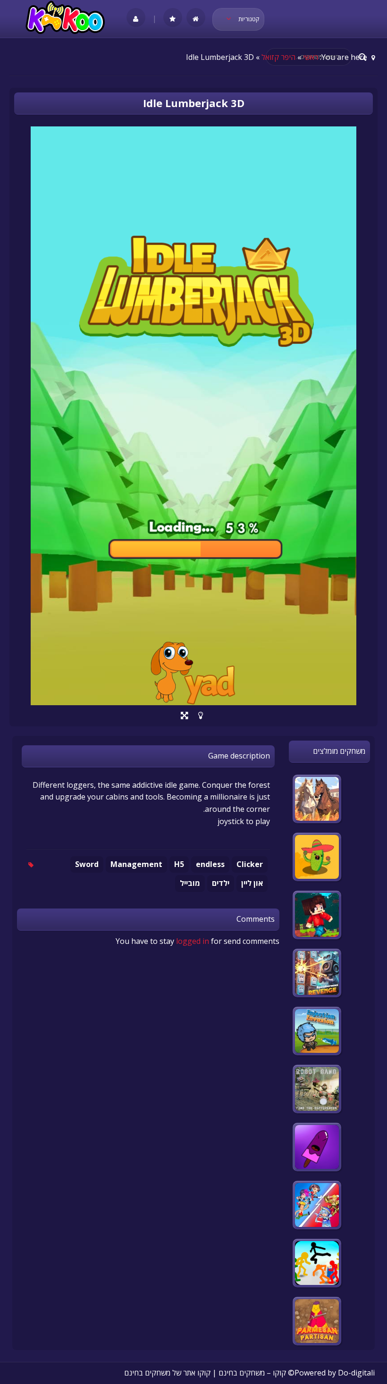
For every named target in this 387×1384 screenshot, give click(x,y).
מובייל (190, 883)
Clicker (249, 864)
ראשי (310, 57)
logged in (192, 941)
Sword (87, 864)
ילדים (220, 883)
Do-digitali (356, 1372)
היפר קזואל (278, 57)
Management (136, 864)
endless (210, 864)
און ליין (252, 883)
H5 (179, 864)
